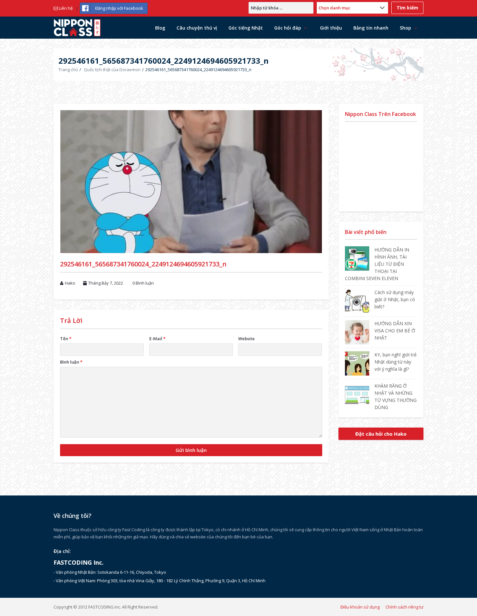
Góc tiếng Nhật (245, 28)
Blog (160, 28)
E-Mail (157, 338)
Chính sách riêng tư (404, 607)
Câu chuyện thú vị (197, 28)
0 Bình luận (143, 283)
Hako (70, 283)
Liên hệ (65, 8)
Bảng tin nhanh (370, 28)
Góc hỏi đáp (287, 28)
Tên (65, 338)
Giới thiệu (331, 28)
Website (246, 338)
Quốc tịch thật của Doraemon (112, 69)
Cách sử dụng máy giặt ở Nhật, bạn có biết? (394, 299)
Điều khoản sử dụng (360, 607)
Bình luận (71, 362)
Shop (405, 28)
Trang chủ (68, 69)
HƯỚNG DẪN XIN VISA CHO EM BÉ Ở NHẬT (394, 330)
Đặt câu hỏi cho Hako (381, 433)
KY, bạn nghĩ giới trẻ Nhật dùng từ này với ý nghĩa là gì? (395, 362)
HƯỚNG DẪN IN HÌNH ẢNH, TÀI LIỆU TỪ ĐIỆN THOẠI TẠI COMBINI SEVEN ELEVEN (377, 264)
